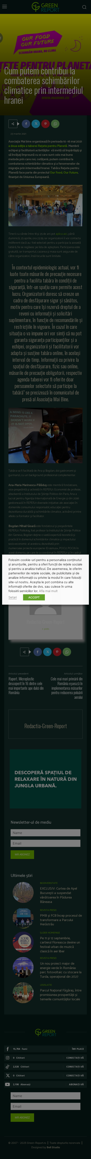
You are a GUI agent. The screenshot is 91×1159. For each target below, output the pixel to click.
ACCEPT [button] (34, 597)
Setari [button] (12, 597)
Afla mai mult (48, 591)
